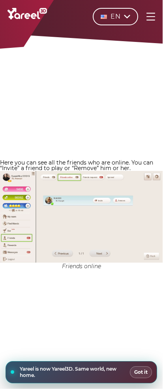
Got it (141, 372)
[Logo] (27, 17)
